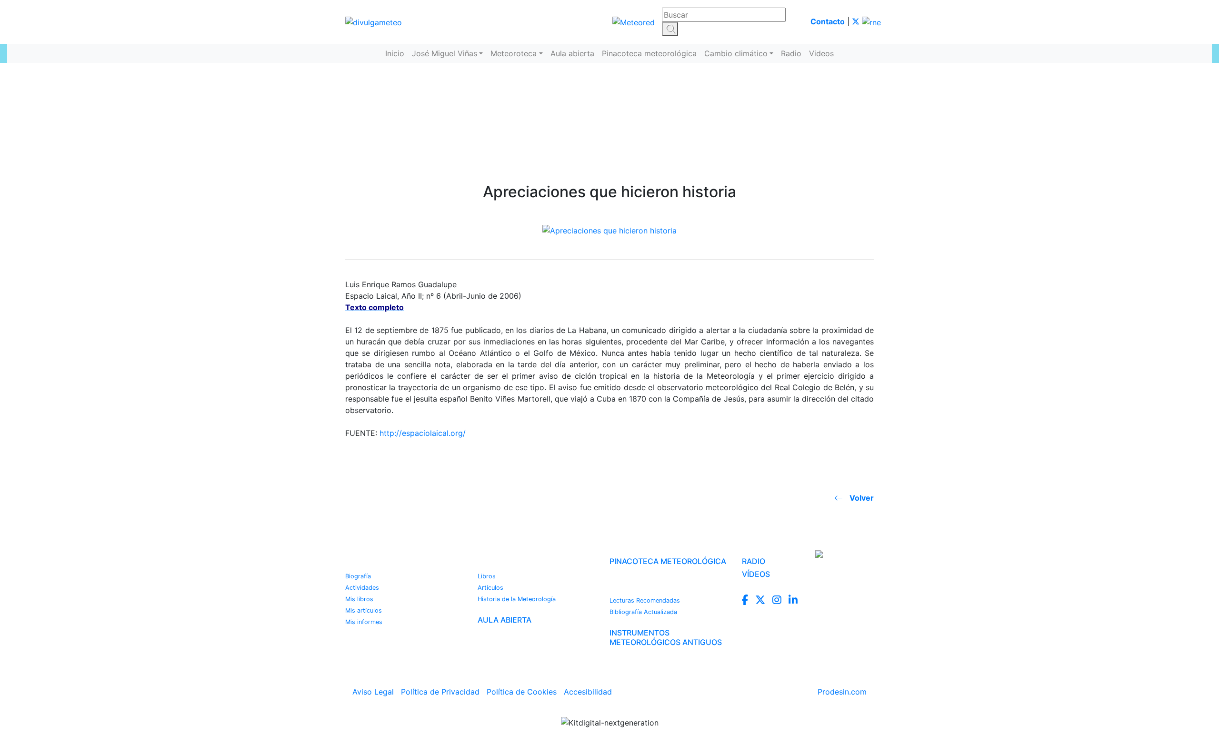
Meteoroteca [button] (513, 53)
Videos (821, 53)
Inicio (394, 53)
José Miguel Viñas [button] (444, 53)
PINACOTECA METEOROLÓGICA (668, 561)
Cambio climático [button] (736, 53)
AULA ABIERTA (504, 620)
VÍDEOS (756, 574)
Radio (791, 53)
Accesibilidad (588, 691)
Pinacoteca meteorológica (649, 53)
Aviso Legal (373, 691)
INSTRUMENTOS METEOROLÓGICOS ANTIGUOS (666, 637)
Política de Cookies (522, 691)
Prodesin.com (842, 691)
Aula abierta (572, 53)
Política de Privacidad (440, 691)
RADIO (753, 561)
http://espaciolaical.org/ (423, 433)
